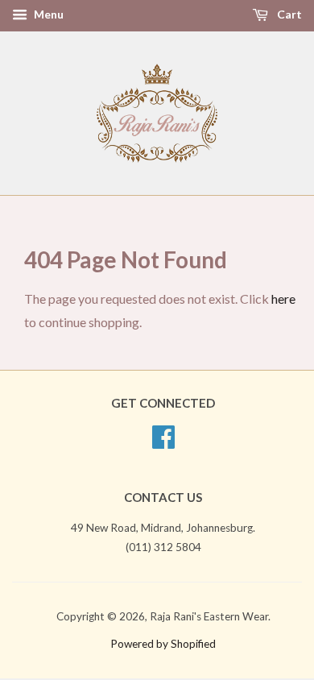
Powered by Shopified (163, 643)
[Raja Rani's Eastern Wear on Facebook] (163, 442)
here (283, 298)
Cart (288, 14)
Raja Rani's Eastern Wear (209, 616)
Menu (47, 14)
